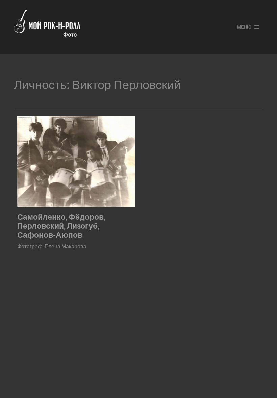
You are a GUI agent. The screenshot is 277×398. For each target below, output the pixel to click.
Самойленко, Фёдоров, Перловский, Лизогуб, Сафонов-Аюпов (61, 225)
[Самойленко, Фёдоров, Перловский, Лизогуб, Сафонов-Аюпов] (76, 161)
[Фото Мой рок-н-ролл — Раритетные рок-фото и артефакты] (120, 27)
